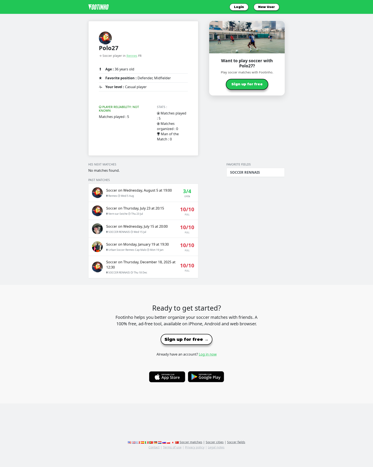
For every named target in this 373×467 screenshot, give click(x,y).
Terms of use (172, 447)
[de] (155, 442)
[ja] (172, 442)
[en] (129, 442)
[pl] (168, 442)
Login (239, 7)
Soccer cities (215, 442)
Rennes (131, 56)
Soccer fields (236, 442)
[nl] (159, 442)
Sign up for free (247, 84)
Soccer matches (191, 442)
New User (266, 7)
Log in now (208, 354)
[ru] (164, 442)
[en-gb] (134, 442)
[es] (142, 442)
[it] (147, 442)
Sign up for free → (186, 339)
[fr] (138, 442)
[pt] (151, 442)
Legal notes (216, 447)
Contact (154, 447)
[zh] (177, 442)
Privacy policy (194, 447)
